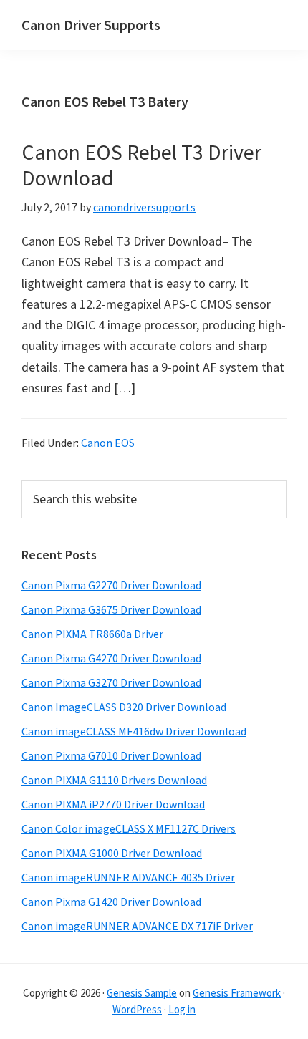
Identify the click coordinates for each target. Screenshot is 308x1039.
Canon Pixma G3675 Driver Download (111, 609)
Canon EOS (108, 442)
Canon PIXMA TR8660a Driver (92, 634)
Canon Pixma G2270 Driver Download (111, 585)
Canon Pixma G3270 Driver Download (111, 682)
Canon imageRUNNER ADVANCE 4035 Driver (128, 877)
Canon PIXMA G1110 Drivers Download (114, 780)
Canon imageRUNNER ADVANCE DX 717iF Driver (137, 926)
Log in (182, 1009)
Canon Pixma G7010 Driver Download (111, 755)
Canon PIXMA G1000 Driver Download (111, 853)
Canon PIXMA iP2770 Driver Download (113, 804)
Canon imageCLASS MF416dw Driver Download (133, 731)
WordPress (137, 1009)
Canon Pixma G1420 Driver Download (111, 901)
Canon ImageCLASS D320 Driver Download (123, 707)
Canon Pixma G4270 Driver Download (111, 658)
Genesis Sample (142, 993)
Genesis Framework (237, 993)
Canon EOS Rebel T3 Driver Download (141, 164)
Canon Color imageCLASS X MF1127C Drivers (128, 828)
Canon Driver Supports (90, 25)
